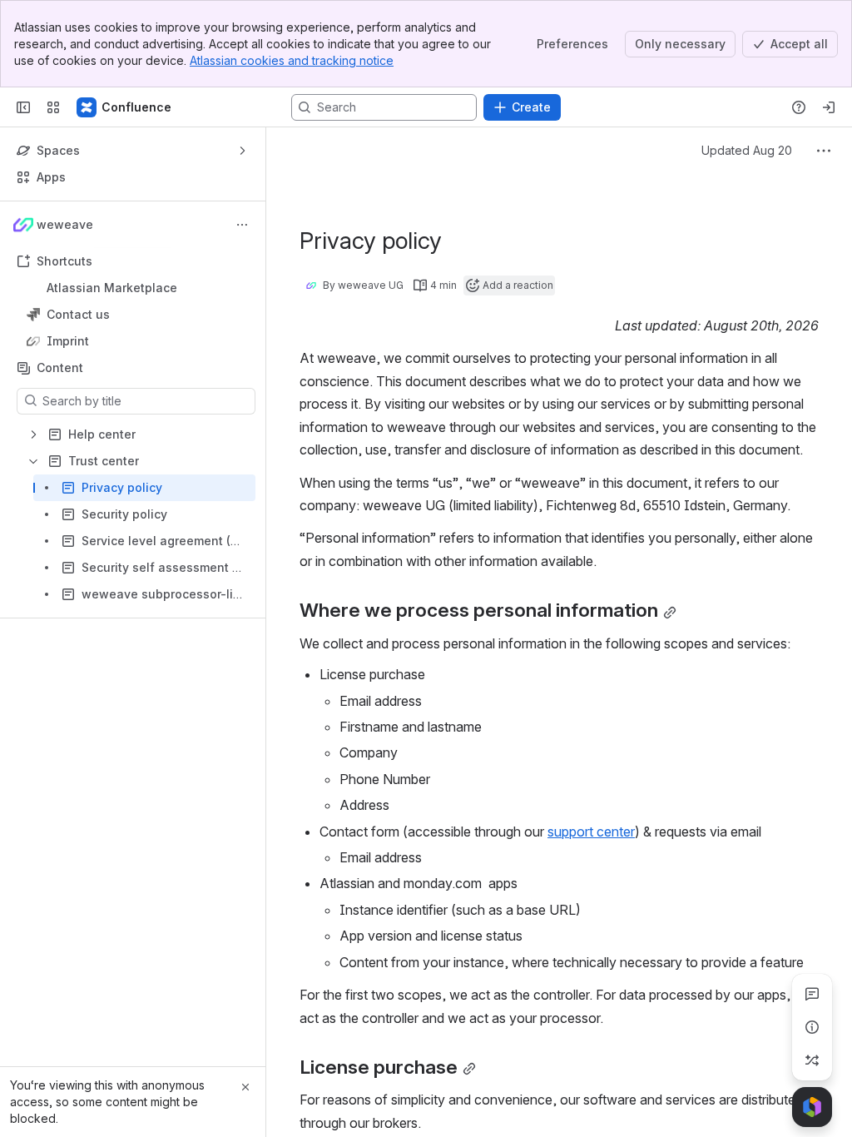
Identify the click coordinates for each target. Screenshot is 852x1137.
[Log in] (828, 107)
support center (591, 831)
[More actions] (242, 225)
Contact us (137, 314)
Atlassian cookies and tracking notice (292, 60)
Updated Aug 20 (746, 150)
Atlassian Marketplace (112, 288)
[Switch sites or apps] (53, 107)
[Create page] (812, 1060)
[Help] (798, 107)
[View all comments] (812, 994)
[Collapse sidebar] (23, 107)
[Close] (245, 1087)
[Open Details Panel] (812, 1027)
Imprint (137, 341)
